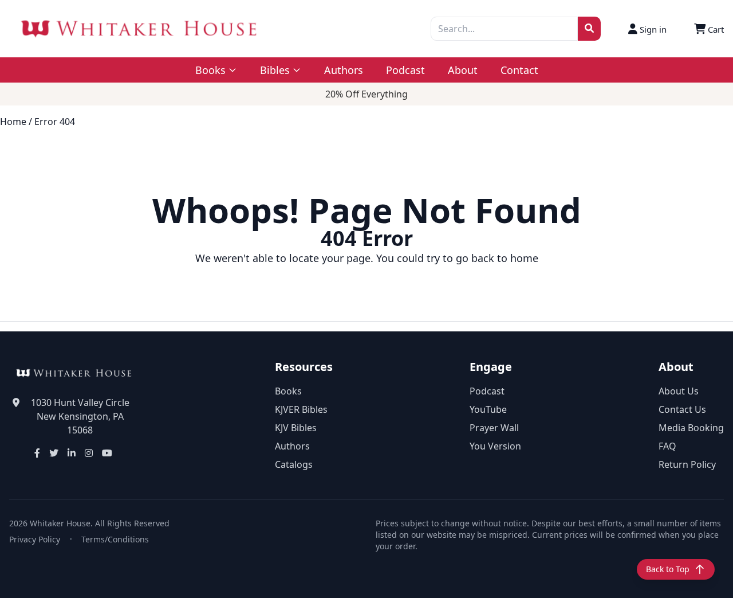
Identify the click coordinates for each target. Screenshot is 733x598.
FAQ (667, 446)
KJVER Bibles (301, 409)
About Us (679, 391)
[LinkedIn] (72, 453)
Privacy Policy (34, 539)
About (463, 70)
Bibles (275, 70)
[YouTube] (107, 453)
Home (13, 121)
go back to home (497, 258)
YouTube (488, 409)
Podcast (405, 70)
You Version (495, 446)
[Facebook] (37, 453)
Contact (519, 70)
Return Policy (687, 464)
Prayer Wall (494, 427)
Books (288, 391)
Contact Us (682, 409)
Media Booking (691, 427)
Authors (343, 70)
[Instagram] (89, 453)
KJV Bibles (296, 427)
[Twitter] (53, 453)
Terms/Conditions (115, 539)
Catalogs (294, 464)
